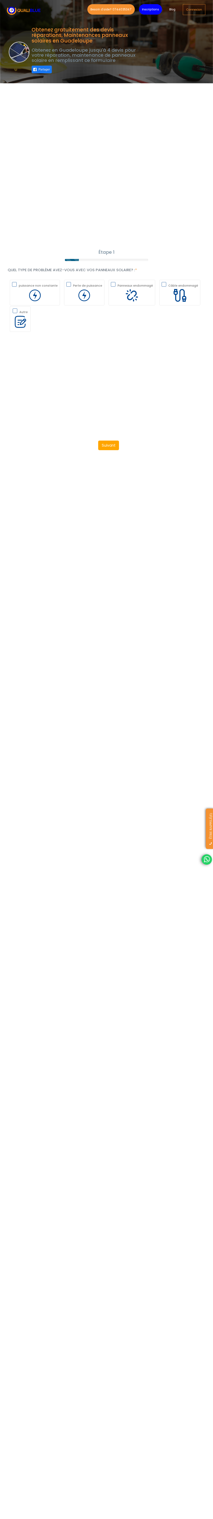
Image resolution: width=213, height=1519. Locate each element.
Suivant (108, 445)
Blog (172, 9)
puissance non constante (38, 286)
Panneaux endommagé (135, 286)
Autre (23, 312)
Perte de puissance (87, 286)
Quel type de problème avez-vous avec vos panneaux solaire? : (71, 270)
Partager (44, 69)
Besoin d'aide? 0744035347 (111, 9)
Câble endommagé (183, 286)
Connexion (194, 9)
